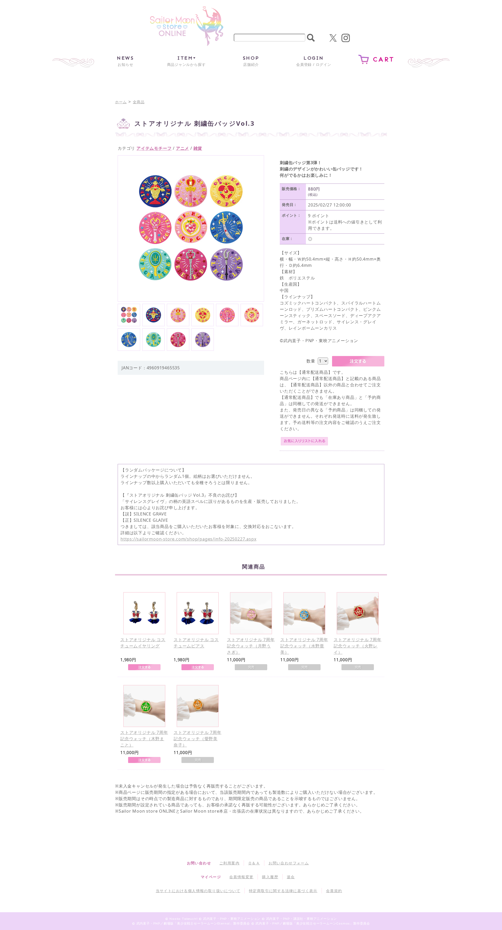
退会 (291, 876)
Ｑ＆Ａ (254, 862)
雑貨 (197, 148)
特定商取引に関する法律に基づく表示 (283, 890)
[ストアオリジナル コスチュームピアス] (198, 613)
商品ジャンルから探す (186, 61)
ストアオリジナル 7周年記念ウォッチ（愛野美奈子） (197, 739)
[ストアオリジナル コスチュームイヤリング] (144, 613)
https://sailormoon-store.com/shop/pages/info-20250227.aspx (188, 539)
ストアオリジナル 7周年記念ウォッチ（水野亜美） (304, 646)
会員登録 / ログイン (313, 61)
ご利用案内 (229, 862)
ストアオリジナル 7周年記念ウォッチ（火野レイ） (357, 646)
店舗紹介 (251, 61)
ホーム (121, 101)
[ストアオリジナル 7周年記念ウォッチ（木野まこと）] (144, 706)
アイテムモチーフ (154, 148)
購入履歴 (270, 876)
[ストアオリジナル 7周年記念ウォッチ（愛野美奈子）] (198, 706)
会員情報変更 (241, 876)
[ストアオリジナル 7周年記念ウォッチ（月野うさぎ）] (251, 613)
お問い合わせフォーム (289, 862)
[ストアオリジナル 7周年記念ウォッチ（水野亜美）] (304, 613)
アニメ (182, 148)
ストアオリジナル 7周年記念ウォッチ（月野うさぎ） (251, 646)
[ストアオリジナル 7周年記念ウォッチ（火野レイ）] (358, 613)
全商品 (138, 101)
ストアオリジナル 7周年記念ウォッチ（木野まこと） (144, 739)
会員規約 (334, 890)
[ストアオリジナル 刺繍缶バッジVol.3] (129, 315)
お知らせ (125, 61)
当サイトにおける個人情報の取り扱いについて (198, 890)
